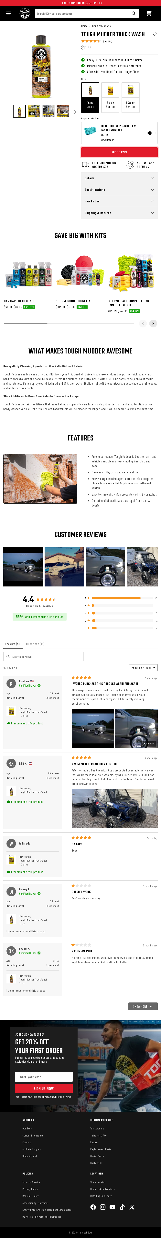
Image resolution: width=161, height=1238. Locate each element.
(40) (111, 41)
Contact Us (96, 1163)
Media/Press (97, 1156)
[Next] (74, 112)
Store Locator (97, 1182)
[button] (149, 13)
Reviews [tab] (14, 645)
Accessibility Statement (35, 1202)
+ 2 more (149, 743)
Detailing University (101, 1195)
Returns (94, 1142)
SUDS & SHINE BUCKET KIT (74, 301)
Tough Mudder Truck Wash (33, 714)
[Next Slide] (154, 566)
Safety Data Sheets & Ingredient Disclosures (47, 1209)
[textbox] (43, 656)
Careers (26, 1142)
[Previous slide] (143, 323)
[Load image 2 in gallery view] (34, 111)
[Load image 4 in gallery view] (63, 111)
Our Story (27, 1128)
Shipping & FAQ (98, 1135)
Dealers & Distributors (102, 1189)
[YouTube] (112, 1207)
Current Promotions (33, 1135)
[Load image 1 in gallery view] (19, 111)
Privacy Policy (30, 1189)
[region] (80, 566)
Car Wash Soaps (101, 26)
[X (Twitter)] (132, 1207)
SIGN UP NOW (44, 1088)
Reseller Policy (30, 1195)
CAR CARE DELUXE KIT (19, 301)
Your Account (97, 1128)
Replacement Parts (100, 1149)
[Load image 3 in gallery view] (48, 111)
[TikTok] (122, 1207)
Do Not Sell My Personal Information (42, 1216)
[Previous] (7, 112)
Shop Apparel (29, 1156)
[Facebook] (93, 1207)
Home (84, 26)
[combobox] (87, 13)
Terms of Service (31, 1182)
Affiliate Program (31, 1149)
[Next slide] (153, 323)
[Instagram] (103, 1207)
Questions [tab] (36, 645)
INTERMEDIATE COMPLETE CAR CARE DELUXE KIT (128, 303)
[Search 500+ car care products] (134, 13)
